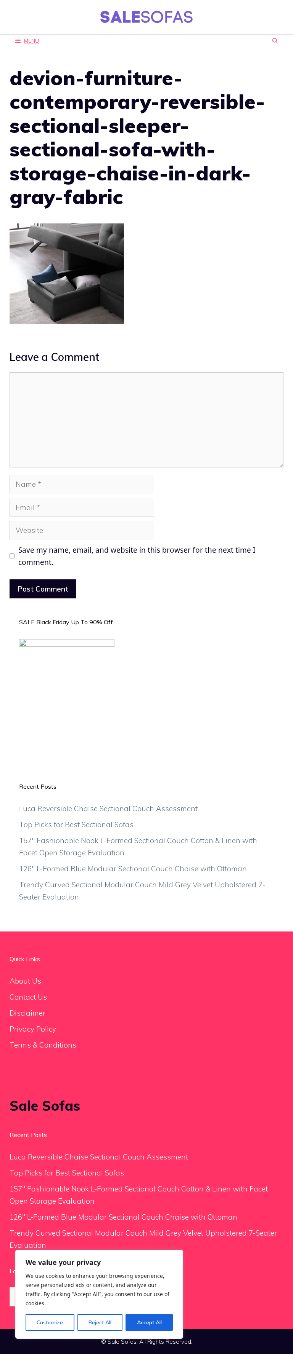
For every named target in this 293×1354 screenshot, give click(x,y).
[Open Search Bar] (275, 41)
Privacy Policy (33, 1028)
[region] (99, 1294)
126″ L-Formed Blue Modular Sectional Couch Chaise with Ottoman (133, 868)
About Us (25, 981)
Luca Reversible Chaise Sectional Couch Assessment (108, 808)
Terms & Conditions (43, 1044)
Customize (50, 1322)
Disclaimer (27, 1012)
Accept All (149, 1322)
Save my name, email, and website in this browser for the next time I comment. (136, 556)
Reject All (100, 1322)
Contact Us (28, 997)
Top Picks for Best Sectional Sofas (76, 824)
